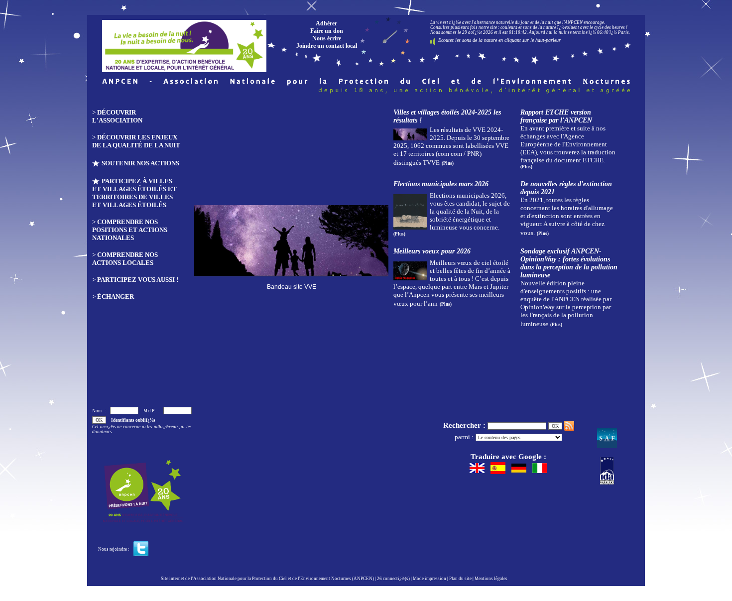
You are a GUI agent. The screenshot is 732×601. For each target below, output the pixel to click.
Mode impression (429, 578)
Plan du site (460, 578)
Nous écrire (326, 38)
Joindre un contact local (326, 45)
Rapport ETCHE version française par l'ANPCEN (556, 116)
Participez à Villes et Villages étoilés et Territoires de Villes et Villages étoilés (134, 193)
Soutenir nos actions (140, 163)
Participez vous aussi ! (137, 279)
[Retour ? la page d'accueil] (184, 43)
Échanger (115, 296)
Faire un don (326, 30)
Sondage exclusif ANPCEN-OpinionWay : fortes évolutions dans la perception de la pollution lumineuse (568, 263)
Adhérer (326, 23)
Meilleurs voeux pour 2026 (432, 251)
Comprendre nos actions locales (125, 258)
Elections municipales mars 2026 (440, 184)
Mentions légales (491, 578)
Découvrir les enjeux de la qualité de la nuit (136, 141)
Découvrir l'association (117, 116)
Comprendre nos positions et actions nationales (129, 229)
